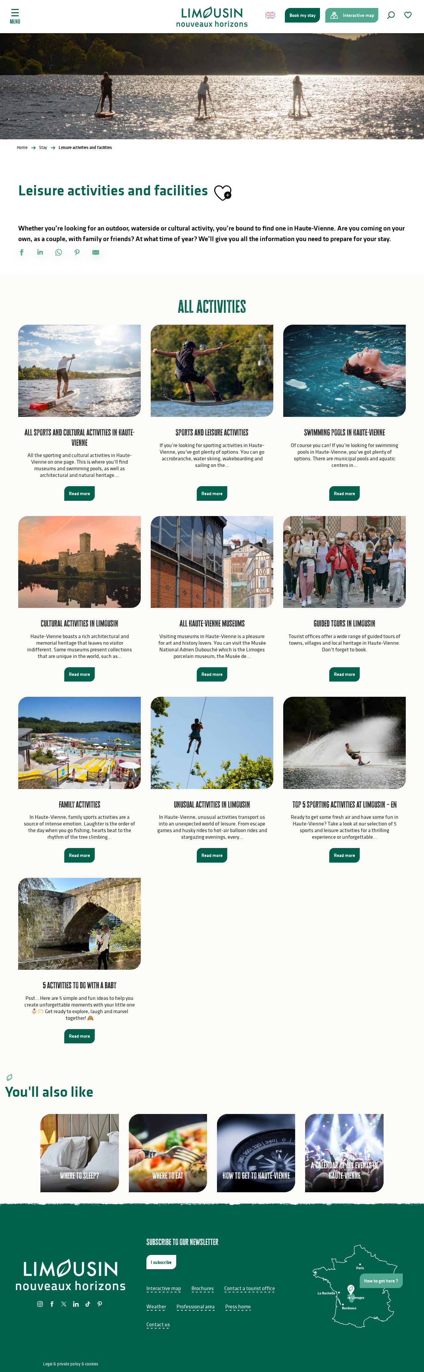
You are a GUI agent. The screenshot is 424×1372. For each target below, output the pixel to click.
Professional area (196, 1306)
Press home (238, 1306)
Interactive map (163, 1288)
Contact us (158, 1324)
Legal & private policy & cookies (70, 1364)
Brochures (202, 1288)
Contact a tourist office (249, 1288)
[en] (271, 15)
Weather (156, 1306)
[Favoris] (408, 15)
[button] (391, 15)
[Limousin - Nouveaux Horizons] (212, 16)
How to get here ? (381, 1280)
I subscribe (161, 1262)
